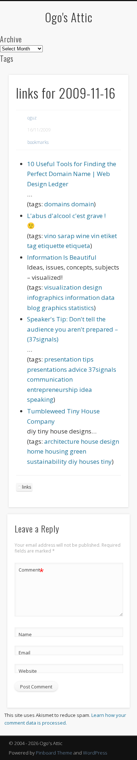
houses (89, 461)
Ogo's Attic (68, 17)
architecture (61, 441)
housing (56, 451)
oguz (32, 118)
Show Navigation (110, 65)
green (78, 451)
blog (33, 307)
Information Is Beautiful (61, 257)
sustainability (47, 461)
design (92, 287)
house (89, 441)
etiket (109, 236)
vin (95, 236)
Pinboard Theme (54, 752)
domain (82, 204)
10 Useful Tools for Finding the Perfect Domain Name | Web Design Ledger (71, 174)
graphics (54, 307)
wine (83, 236)
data (108, 297)
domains (57, 204)
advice (77, 369)
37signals (102, 369)
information (82, 297)
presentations (47, 369)
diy (72, 461)
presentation (62, 359)
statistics (81, 307)
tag (32, 245)
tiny (106, 461)
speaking (40, 399)
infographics (45, 297)
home (35, 451)
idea (85, 389)
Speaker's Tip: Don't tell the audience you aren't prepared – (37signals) (72, 329)
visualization (62, 287)
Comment (31, 570)
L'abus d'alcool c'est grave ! (66, 215)
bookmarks (38, 142)
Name (25, 634)
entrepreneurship (52, 389)
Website (28, 671)
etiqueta (78, 245)
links (26, 487)
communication (50, 379)
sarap (66, 236)
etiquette (51, 245)
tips (88, 359)
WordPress (95, 752)
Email (24, 652)
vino (50, 236)
